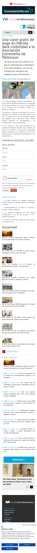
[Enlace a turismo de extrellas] (18, 10)
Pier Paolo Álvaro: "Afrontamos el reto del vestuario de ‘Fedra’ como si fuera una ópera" (17, 481)
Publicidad (7, 519)
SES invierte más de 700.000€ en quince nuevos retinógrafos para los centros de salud (19, 385)
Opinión (3, 165)
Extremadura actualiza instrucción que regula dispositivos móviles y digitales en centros (19, 412)
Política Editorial (9, 512)
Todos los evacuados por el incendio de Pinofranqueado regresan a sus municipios (19, 375)
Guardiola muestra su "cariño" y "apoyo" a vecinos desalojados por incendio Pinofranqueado (19, 431)
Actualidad (10, 36)
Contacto (6, 514)
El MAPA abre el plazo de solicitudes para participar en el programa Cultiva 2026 (19, 449)
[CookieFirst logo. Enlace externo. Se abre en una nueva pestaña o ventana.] (2, 527)
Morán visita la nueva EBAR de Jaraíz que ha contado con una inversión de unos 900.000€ (19, 403)
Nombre (3, 148)
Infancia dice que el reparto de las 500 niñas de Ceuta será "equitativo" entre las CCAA (19, 422)
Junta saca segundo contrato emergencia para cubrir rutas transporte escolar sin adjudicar (19, 394)
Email (3, 157)
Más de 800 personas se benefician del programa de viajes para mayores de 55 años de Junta (19, 440)
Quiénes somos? (9, 510)
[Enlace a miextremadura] (18, 4)
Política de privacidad (28, 525)
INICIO (8, 33)
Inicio (3, 36)
